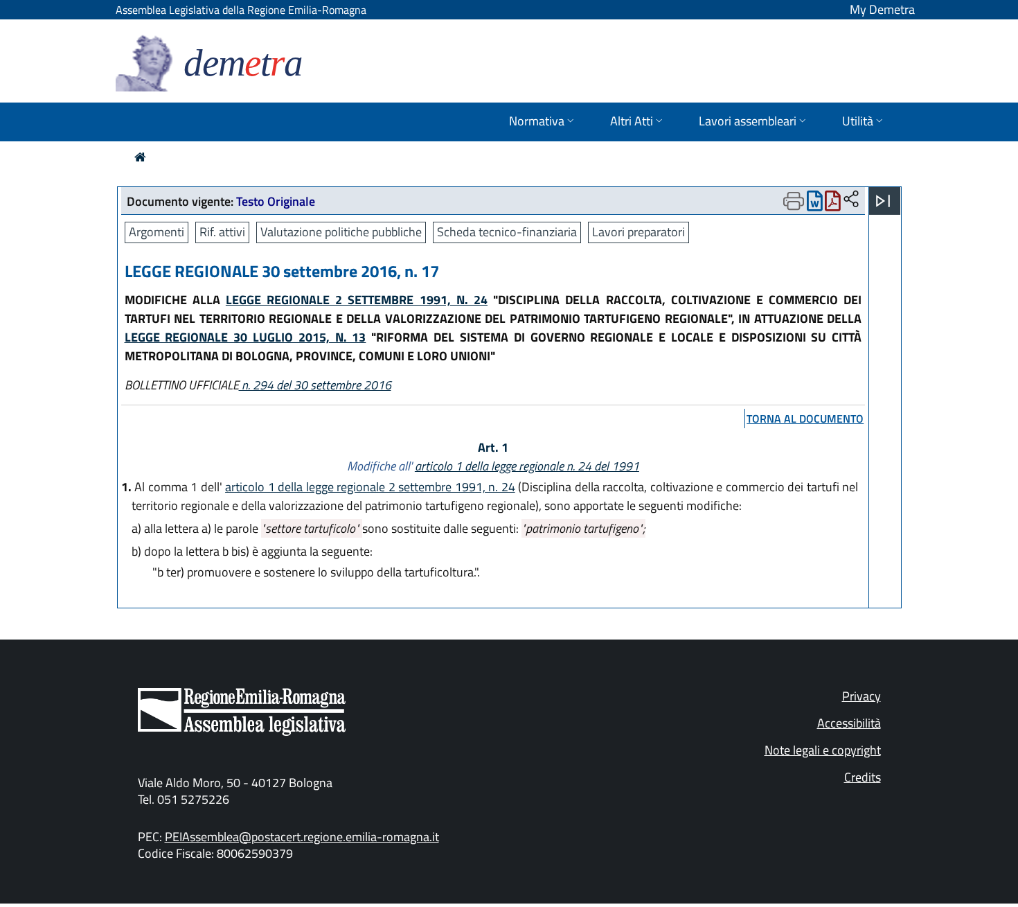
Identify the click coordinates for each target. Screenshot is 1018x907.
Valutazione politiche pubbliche (341, 231)
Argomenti (156, 231)
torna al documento (805, 418)
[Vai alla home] (140, 157)
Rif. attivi (222, 231)
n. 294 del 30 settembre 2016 (315, 385)
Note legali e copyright (823, 750)
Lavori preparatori (638, 231)
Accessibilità (849, 723)
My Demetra (882, 9)
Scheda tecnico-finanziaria (507, 231)
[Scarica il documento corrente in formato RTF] (815, 204)
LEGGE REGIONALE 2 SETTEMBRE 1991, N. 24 (357, 299)
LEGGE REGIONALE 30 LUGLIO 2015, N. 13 (245, 337)
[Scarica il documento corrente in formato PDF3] (833, 204)
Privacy (861, 696)
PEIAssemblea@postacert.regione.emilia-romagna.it (302, 836)
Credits (862, 777)
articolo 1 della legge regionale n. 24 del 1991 (527, 466)
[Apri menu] (883, 201)
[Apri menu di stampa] (793, 201)
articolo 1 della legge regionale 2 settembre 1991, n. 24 (370, 486)
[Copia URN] (851, 200)
